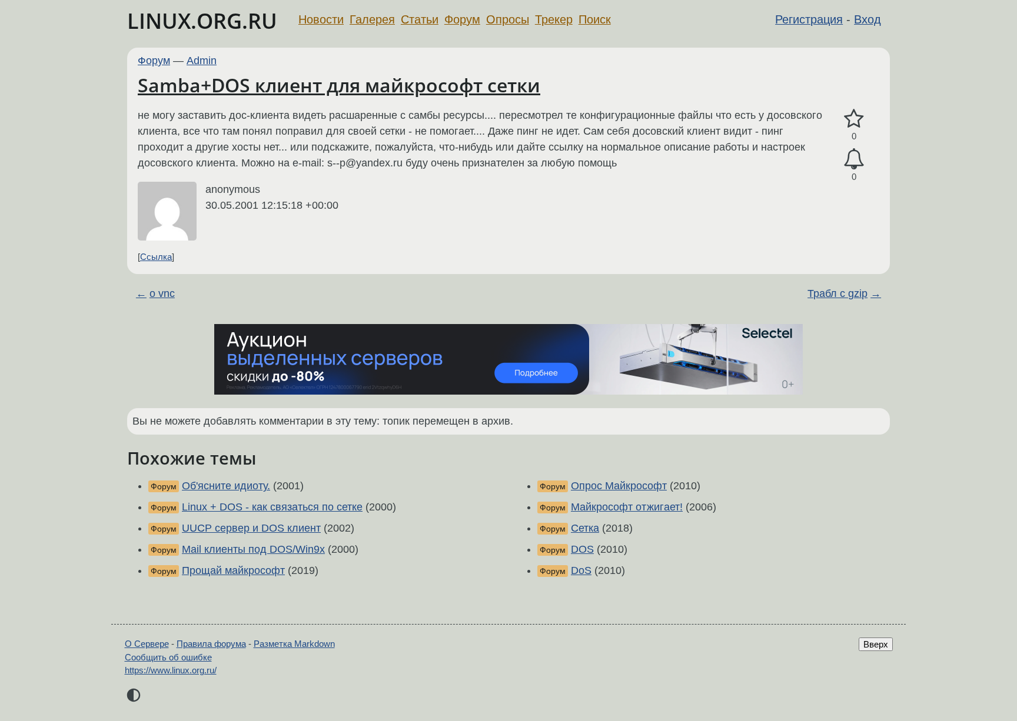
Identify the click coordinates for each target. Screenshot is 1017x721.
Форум (462, 19)
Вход (867, 19)
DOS (582, 549)
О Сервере (147, 644)
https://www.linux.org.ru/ (171, 670)
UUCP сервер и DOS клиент (251, 528)
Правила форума (211, 644)
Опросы (507, 19)
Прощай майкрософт (233, 570)
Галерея (372, 19)
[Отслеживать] (854, 159)
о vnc (162, 293)
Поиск (595, 19)
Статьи (419, 19)
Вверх (875, 644)
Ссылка (156, 257)
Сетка (585, 528)
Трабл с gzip (837, 293)
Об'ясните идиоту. (226, 486)
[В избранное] (854, 119)
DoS (581, 570)
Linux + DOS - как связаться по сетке (272, 507)
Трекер (554, 19)
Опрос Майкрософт (619, 486)
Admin (202, 60)
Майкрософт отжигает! (627, 507)
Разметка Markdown (294, 644)
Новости (321, 19)
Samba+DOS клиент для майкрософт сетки (339, 85)
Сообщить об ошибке (168, 657)
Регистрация (809, 19)
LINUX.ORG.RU (202, 20)
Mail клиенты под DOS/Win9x (253, 549)
